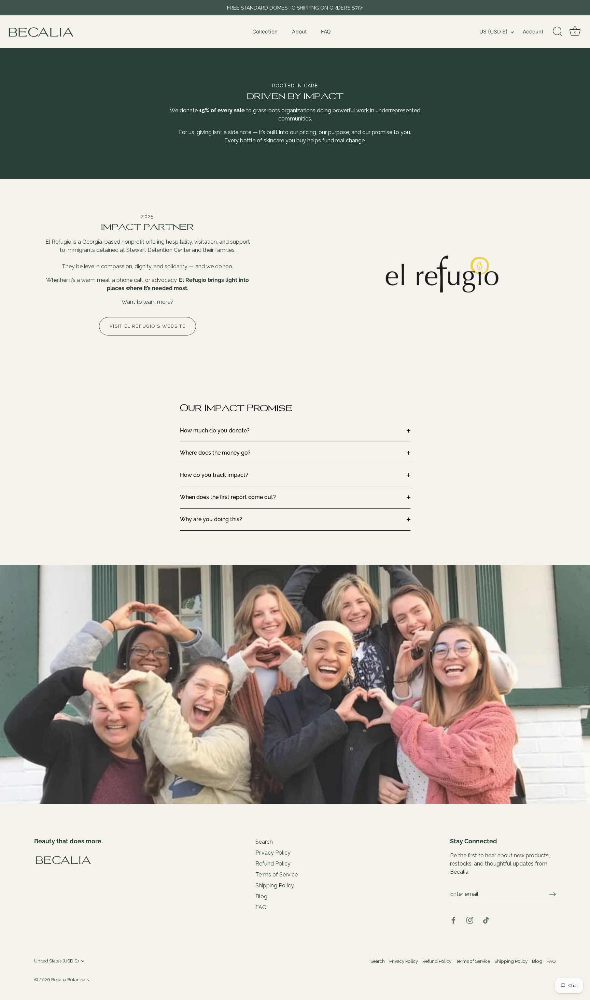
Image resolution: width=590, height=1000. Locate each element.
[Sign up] (552, 894)
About (299, 31)
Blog (261, 896)
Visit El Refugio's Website (148, 326)
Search (264, 842)
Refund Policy (273, 863)
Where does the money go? (215, 452)
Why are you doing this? (211, 519)
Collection (265, 31)
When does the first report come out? (228, 497)
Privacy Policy (273, 852)
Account (533, 31)
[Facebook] (453, 919)
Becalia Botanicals (70, 979)
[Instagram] (469, 919)
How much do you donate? (215, 430)
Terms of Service (276, 874)
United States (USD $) (56, 960)
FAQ (326, 31)
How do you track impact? (214, 475)
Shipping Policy (274, 885)
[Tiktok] (486, 919)
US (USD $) (493, 31)
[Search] (557, 31)
